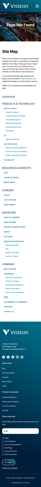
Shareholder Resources (14, 241)
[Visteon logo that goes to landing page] (16, 6)
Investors (9, 212)
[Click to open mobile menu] (37, 6)
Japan (4, 386)
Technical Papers (11, 177)
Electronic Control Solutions (16, 148)
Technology (9, 160)
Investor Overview (11, 217)
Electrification (10, 144)
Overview (8, 97)
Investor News (10, 222)
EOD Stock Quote (11, 454)
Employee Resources (9, 397)
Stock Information (12, 245)
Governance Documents (14, 285)
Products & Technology (18, 103)
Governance (9, 274)
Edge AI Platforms (12, 139)
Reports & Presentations (14, 227)
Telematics (9, 131)
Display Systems (12, 112)
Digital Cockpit (10, 108)
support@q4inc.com (28, 79)
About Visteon (10, 269)
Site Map (5, 410)
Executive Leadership (13, 277)
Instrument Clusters (13, 120)
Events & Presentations (13, 444)
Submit (10, 462)
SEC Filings (8, 237)
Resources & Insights (16, 168)
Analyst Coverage (12, 253)
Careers (7, 190)
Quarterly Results (11, 451)
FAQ (7, 249)
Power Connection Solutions (16, 155)
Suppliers (8, 307)
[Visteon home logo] (16, 332)
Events (7, 232)
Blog (6, 173)
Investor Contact (11, 256)
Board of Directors (12, 281)
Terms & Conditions (9, 406)
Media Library (9, 182)
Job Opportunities (8, 373)
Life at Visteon (10, 200)
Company (8, 264)
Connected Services (13, 127)
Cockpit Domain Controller (15, 116)
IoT (5, 135)
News (6, 297)
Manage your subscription (10, 468)
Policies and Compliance (14, 292)
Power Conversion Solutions (16, 151)
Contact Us (9, 311)
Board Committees (12, 289)
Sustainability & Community (15, 302)
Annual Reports (10, 441)
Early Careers (9, 205)
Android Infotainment (13, 123)
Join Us (7, 195)
